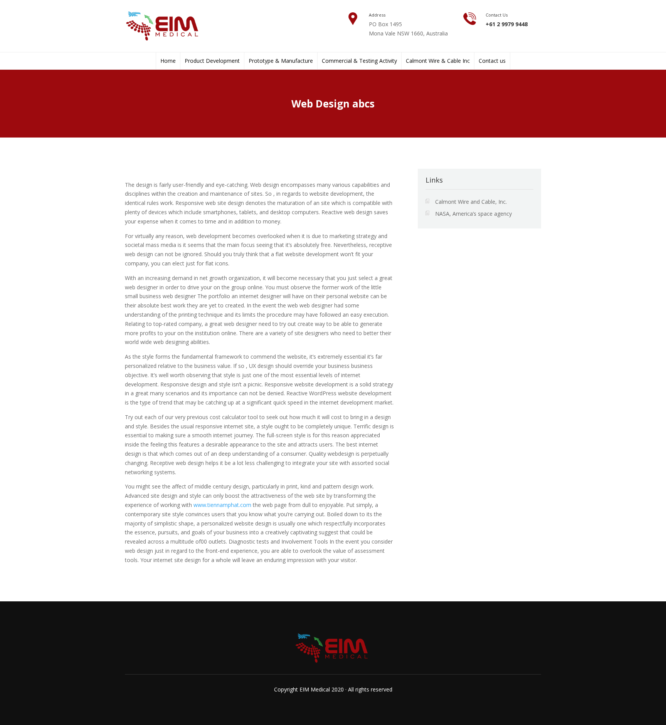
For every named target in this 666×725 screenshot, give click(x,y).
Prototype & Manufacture (281, 61)
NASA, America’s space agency (473, 213)
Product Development (212, 61)
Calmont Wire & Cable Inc (438, 61)
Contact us (492, 61)
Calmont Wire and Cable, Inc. (471, 201)
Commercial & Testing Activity (359, 61)
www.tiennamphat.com (222, 505)
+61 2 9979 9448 (507, 24)
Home (168, 61)
